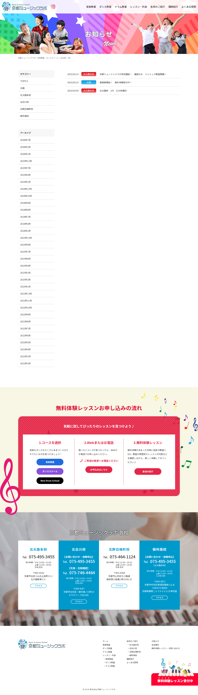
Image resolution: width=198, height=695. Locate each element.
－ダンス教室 (109, 662)
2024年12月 (26, 188)
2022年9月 (25, 314)
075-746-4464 (79, 572)
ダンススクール (50, 471)
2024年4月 (25, 223)
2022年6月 (25, 335)
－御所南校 (132, 655)
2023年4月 (25, 265)
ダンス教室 (105, 6)
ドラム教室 (121, 6)
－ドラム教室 (109, 666)
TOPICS (24, 81)
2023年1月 (25, 286)
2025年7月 (25, 168)
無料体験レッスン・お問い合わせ (166, 648)
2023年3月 (25, 272)
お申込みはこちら (98, 469)
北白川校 (24, 102)
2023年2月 (25, 279)
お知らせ (155, 641)
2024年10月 (26, 195)
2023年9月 (25, 244)
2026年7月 (25, 140)
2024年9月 (25, 202)
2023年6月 (25, 258)
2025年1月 (25, 181)
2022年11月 (26, 300)
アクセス (38, 585)
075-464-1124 (119, 557)
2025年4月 (25, 174)
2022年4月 (25, 349)
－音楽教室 (108, 659)
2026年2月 (25, 147)
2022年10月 (26, 307)
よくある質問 (188, 6)
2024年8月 (25, 209)
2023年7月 (25, 251)
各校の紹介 (148, 471)
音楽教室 (91, 6)
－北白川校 (132, 648)
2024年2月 (25, 230)
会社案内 (155, 644)
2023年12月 (26, 237)
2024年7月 (25, 216)
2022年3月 (25, 356)
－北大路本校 (133, 644)
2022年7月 (25, 328)
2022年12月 (26, 293)
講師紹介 (173, 6)
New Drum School (50, 480)
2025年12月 (26, 161)
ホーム (105, 641)
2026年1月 (25, 154)
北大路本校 (25, 95)
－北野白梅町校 (134, 651)
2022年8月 (25, 321)
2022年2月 (25, 363)
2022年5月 (25, 342)
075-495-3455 (38, 557)
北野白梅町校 (26, 109)
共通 (22, 88)
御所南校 (24, 116)
